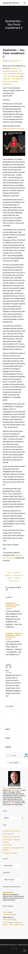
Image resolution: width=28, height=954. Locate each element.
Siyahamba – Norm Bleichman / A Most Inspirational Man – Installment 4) (14, 81)
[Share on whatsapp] (16, 587)
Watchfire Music (15, 790)
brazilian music (16, 572)
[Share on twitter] (8, 587)
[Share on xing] (20, 587)
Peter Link (15, 61)
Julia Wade (6, 912)
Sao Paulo (10, 578)
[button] (24, 3)
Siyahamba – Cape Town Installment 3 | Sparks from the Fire (14, 635)
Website (8, 747)
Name (8, 729)
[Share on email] (7, 589)
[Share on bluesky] (18, 587)
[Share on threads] (10, 587)
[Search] (14, 818)
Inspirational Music (18, 575)
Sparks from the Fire (17, 60)
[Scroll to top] (24, 951)
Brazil (9, 572)
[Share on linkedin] (14, 587)
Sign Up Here (8, 892)
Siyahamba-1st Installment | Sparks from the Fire (12, 605)
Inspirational (6, 61)
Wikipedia (11, 803)
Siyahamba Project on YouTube (13, 128)
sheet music (17, 578)
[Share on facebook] (6, 587)
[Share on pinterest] (12, 587)
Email (8, 738)
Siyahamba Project (13, 580)
